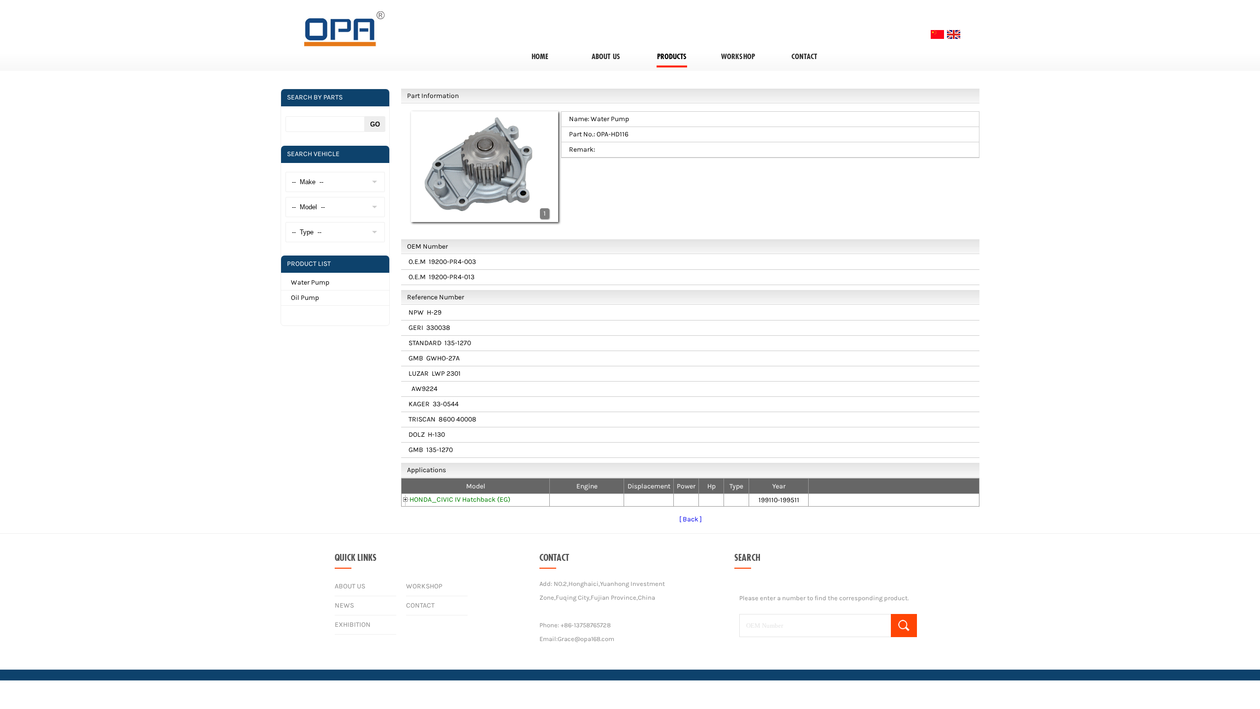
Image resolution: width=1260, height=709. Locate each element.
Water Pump (310, 282)
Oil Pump (305, 297)
